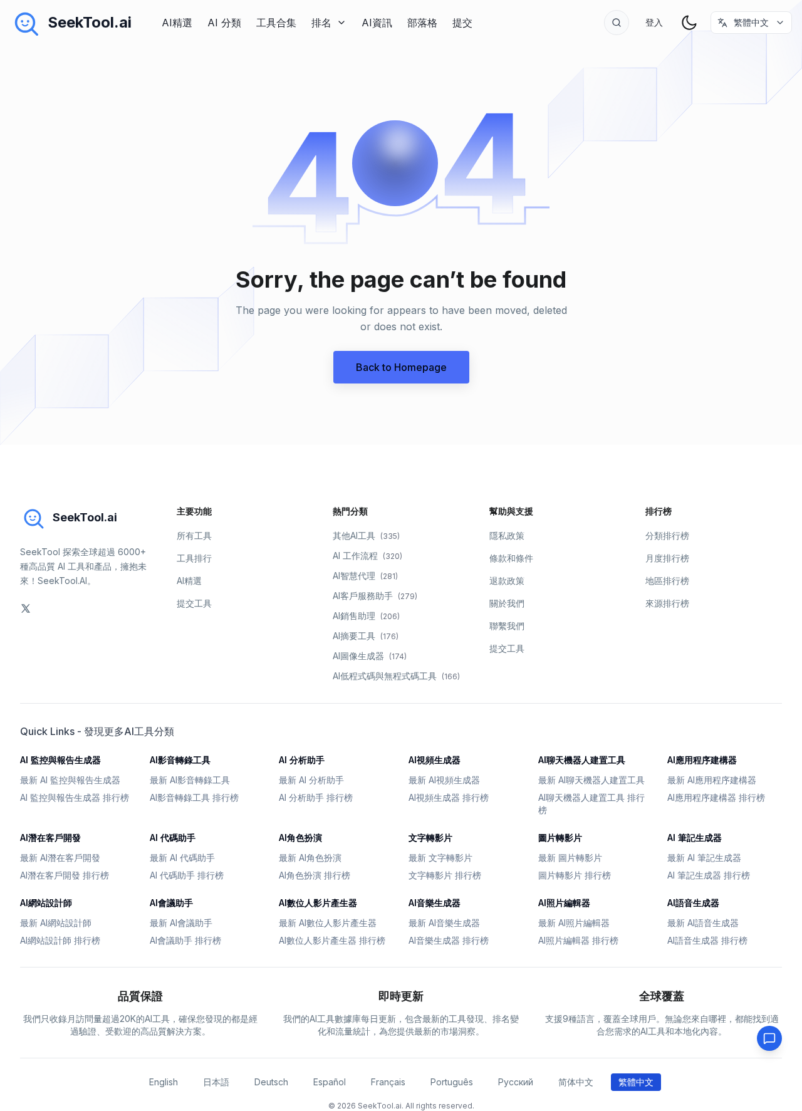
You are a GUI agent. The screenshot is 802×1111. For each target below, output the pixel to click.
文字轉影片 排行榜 (445, 875)
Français (388, 1082)
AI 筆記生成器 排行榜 (708, 875)
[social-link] (25, 608)
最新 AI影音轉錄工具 (190, 780)
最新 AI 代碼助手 (182, 857)
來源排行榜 (667, 603)
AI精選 (177, 22)
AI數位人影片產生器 (318, 902)
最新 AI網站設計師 (55, 922)
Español (329, 1082)
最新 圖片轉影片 (570, 857)
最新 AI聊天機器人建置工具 (591, 780)
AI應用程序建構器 (702, 759)
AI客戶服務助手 (375, 595)
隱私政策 (506, 535)
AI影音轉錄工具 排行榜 (194, 797)
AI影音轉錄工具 (180, 759)
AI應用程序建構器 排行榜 (716, 797)
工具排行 (194, 558)
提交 (462, 22)
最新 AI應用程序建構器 (711, 780)
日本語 (216, 1082)
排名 (321, 22)
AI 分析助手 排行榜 (316, 797)
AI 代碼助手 (172, 837)
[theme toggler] (689, 22)
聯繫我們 (506, 625)
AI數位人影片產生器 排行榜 (332, 940)
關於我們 (506, 603)
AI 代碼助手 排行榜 (187, 875)
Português (451, 1082)
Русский (515, 1082)
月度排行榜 (667, 558)
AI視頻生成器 (435, 759)
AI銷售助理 (366, 615)
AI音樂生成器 (435, 902)
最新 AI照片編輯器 (574, 922)
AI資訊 (377, 22)
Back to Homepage (401, 367)
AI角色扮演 (300, 837)
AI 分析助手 (302, 759)
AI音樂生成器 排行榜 (449, 940)
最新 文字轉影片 (440, 857)
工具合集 (276, 22)
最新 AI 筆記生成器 (704, 857)
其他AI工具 (366, 535)
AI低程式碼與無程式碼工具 (396, 675)
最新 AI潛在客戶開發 (60, 857)
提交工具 (194, 603)
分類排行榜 (667, 535)
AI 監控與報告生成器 (60, 759)
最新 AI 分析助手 (311, 780)
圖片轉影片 (560, 837)
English (163, 1082)
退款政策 (506, 580)
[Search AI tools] (616, 22)
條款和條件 (511, 558)
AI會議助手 (171, 902)
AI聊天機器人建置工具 (581, 759)
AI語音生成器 (693, 902)
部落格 (422, 22)
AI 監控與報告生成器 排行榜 (74, 797)
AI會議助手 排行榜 (185, 940)
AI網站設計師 (46, 902)
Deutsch (271, 1082)
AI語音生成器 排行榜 (707, 940)
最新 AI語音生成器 (703, 922)
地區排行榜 (667, 580)
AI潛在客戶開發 (50, 837)
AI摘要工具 (365, 635)
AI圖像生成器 (370, 655)
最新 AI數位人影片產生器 (328, 922)
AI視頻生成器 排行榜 (449, 797)
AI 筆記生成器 (694, 837)
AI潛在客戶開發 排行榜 (64, 875)
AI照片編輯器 (564, 902)
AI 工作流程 (367, 555)
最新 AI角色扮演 (310, 857)
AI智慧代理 (365, 575)
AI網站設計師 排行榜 (60, 940)
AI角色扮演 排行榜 (314, 875)
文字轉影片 (430, 837)
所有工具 (194, 535)
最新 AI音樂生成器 (444, 922)
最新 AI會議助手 (181, 922)
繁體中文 (636, 1082)
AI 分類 (224, 22)
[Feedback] (769, 1038)
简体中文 (575, 1082)
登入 (654, 22)
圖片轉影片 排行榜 (574, 875)
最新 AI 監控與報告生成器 (70, 780)
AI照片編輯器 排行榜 (578, 940)
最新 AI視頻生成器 (444, 780)
